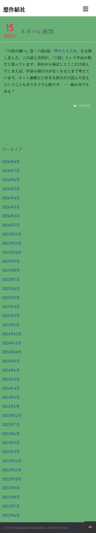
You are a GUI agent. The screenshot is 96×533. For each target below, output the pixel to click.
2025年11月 (11, 243)
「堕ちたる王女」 (65, 51)
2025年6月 (11, 288)
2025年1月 (11, 324)
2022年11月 (11, 469)
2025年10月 (12, 252)
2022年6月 (11, 515)
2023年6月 (11, 433)
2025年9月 (11, 261)
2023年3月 (11, 451)
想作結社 (14, 9)
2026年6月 (11, 179)
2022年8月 (11, 497)
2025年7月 (11, 279)
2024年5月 (11, 379)
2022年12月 (12, 460)
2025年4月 (11, 306)
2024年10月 (12, 351)
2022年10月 (12, 479)
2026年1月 (11, 225)
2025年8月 (11, 270)
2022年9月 (11, 487)
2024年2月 (11, 397)
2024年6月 (11, 370)
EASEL (74, 527)
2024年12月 (12, 333)
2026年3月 (11, 207)
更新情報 (84, 105)
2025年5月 (11, 297)
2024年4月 (11, 388)
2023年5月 (11, 442)
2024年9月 (11, 361)
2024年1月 (11, 406)
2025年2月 (11, 315)
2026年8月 (11, 161)
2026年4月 (11, 197)
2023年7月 (11, 424)
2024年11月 (11, 343)
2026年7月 (11, 170)
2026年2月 (11, 215)
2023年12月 (12, 415)
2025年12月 (12, 234)
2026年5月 (11, 188)
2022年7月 (11, 506)
